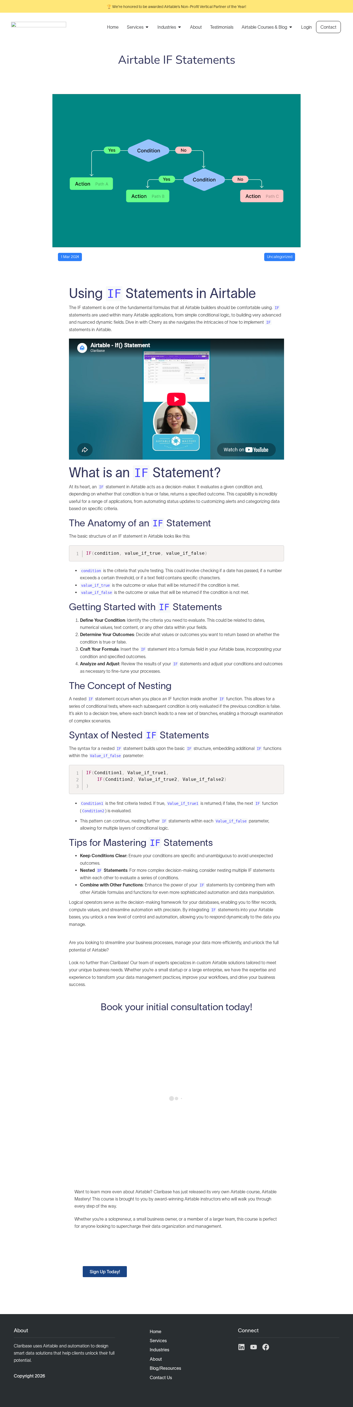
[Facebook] (265, 1347)
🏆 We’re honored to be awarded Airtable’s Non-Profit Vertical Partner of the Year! (176, 6)
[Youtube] (253, 1347)
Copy (277, 550)
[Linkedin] (241, 1347)
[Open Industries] (179, 27)
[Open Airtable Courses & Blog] (290, 27)
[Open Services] (147, 27)
